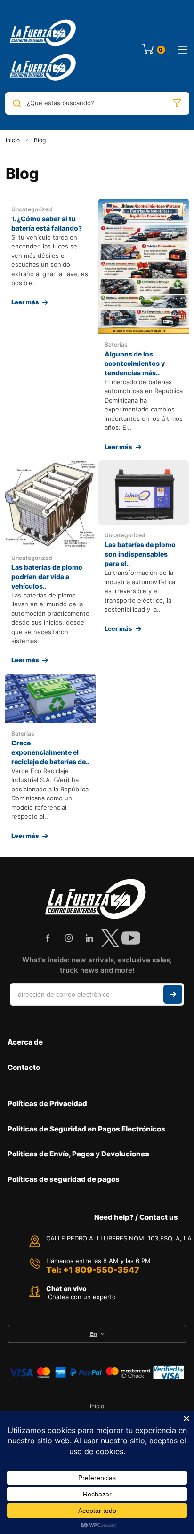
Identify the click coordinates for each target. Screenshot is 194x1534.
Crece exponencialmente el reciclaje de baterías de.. (50, 752)
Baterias (116, 344)
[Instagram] (68, 938)
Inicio (13, 140)
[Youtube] (130, 938)
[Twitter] (110, 938)
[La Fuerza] (43, 50)
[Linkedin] (89, 938)
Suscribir (172, 994)
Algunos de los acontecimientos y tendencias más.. (135, 363)
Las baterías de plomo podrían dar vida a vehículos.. (46, 576)
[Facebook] (48, 938)
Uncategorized (31, 209)
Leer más (25, 302)
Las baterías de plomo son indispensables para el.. (140, 554)
